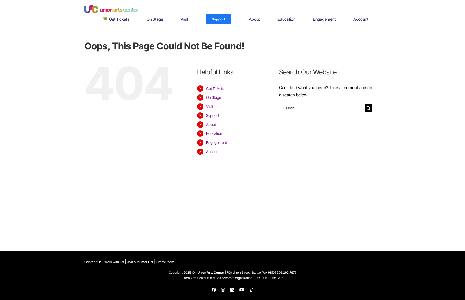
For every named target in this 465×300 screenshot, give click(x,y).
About (211, 124)
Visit (209, 106)
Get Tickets (215, 88)
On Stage (213, 97)
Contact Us (93, 262)
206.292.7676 (287, 272)
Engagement (216, 142)
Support (212, 115)
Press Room (165, 262)
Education (214, 133)
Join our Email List (140, 262)
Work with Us (114, 262)
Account (213, 151)
